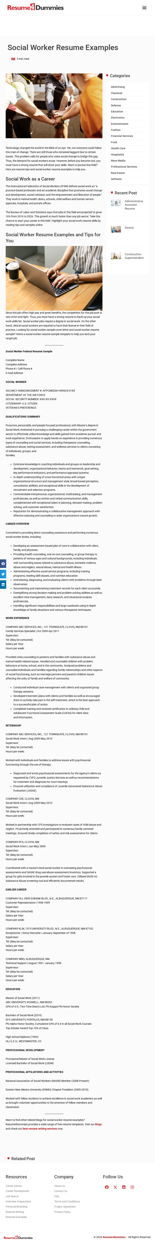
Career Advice (14, 1185)
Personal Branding (16, 1206)
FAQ (56, 1196)
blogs (98, 1124)
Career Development (17, 1191)
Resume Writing (15, 1211)
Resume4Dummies (114, 1237)
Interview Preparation (18, 1201)
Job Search (12, 1196)
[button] (144, 7)
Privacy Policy (62, 1211)
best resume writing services (40, 1128)
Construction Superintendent (134, 256)
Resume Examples (16, 1217)
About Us (59, 1185)
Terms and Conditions (67, 1201)
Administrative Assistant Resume (134, 204)
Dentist (129, 227)
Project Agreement (65, 1206)
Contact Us (60, 1191)
